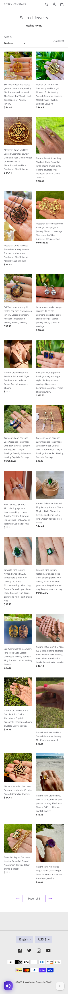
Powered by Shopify (44, 982)
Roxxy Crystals (15, 4)
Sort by (8, 37)
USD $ (42, 939)
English (23, 939)
